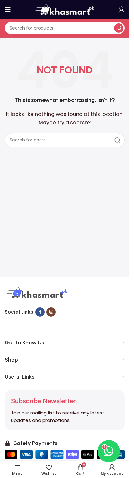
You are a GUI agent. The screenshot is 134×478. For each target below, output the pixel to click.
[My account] (121, 9)
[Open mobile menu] (8, 9)
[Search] (118, 28)
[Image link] (36, 293)
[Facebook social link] (40, 312)
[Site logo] (65, 9)
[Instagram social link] (51, 312)
